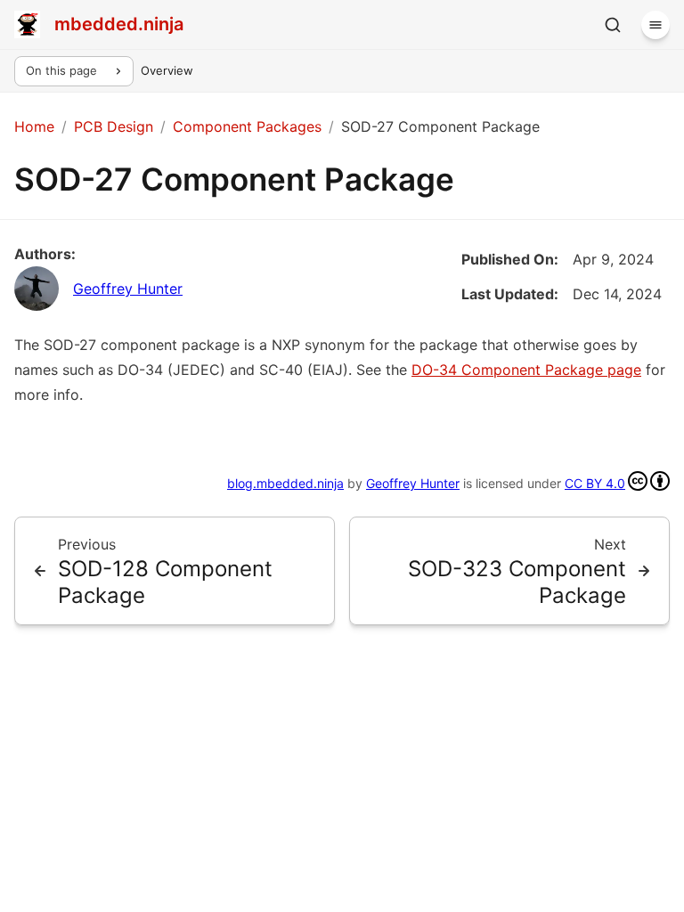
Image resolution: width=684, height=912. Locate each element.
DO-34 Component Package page (526, 370)
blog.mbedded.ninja (285, 483)
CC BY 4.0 (595, 483)
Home (34, 126)
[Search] (612, 25)
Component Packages (247, 126)
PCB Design (113, 126)
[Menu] (655, 25)
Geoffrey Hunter (128, 288)
